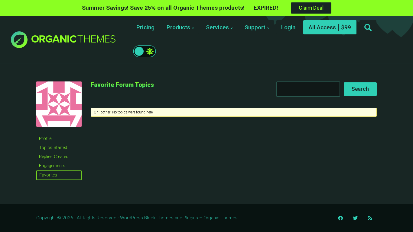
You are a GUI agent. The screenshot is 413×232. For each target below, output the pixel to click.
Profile (45, 138)
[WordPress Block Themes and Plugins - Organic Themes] (73, 41)
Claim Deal (311, 8)
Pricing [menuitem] (145, 27)
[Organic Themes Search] (367, 27)
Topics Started (53, 147)
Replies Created (53, 156)
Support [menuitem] (255, 27)
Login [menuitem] (288, 27)
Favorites (48, 175)
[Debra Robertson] (59, 131)
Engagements (52, 165)
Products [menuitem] (178, 27)
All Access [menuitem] (322, 27)
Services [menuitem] (217, 27)
